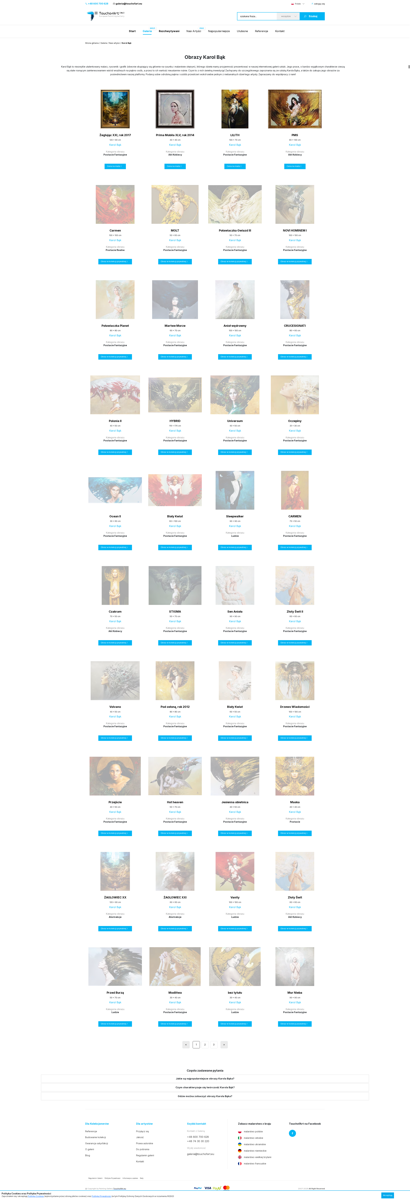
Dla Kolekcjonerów (97, 1123)
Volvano (115, 706)
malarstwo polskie (253, 1131)
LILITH (234, 135)
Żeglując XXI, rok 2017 (115, 135)
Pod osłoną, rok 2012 (175, 706)
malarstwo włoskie (253, 1138)
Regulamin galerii (145, 1155)
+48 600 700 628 (97, 3)
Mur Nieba (294, 992)
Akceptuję (387, 1195)
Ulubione (242, 31)
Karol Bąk (115, 144)
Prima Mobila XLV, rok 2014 (175, 135)
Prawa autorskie (144, 1143)
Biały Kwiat (175, 516)
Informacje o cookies (130, 1178)
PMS (295, 135)
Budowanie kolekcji (95, 1137)
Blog (87, 1155)
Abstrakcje (115, 917)
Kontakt (279, 31)
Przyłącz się (142, 1131)
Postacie (295, 821)
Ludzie (235, 536)
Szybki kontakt (196, 1123)
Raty (142, 1178)
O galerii (89, 1149)
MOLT (175, 230)
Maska (295, 802)
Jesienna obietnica (234, 802)
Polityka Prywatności (112, 1178)
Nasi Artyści (193, 31)
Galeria (104, 43)
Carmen (115, 230)
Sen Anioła (234, 611)
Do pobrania (142, 1149)
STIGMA (175, 611)
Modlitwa (175, 992)
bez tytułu (235, 992)
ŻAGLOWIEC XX (115, 897)
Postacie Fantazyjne (115, 154)
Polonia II (115, 421)
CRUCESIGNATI (295, 325)
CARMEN (294, 516)
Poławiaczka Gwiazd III (235, 230)
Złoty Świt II (295, 611)
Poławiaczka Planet (115, 325)
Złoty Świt (295, 897)
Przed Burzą (115, 992)
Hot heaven (175, 802)
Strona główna (92, 43)
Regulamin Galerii (95, 1178)
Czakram (115, 611)
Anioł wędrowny (235, 325)
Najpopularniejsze (219, 31)
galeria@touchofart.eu (129, 3)
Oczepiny (295, 421)
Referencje (261, 31)
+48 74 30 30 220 (198, 1141)
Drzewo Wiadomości (295, 706)
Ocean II (115, 516)
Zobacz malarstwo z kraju (254, 1123)
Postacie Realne (115, 250)
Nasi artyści (114, 43)
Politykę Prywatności (101, 1196)
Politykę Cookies (36, 1196)
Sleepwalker (235, 516)
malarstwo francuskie (255, 1163)
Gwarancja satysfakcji (96, 1143)
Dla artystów (144, 1123)
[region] (205, 70)
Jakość (140, 1137)
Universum (235, 421)
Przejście (115, 802)
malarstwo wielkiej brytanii (257, 1157)
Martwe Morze (175, 325)
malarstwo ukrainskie (255, 1144)
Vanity (235, 897)
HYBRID (175, 421)
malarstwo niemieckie (255, 1150)
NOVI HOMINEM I (295, 230)
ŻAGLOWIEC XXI (175, 897)
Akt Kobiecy (175, 154)
